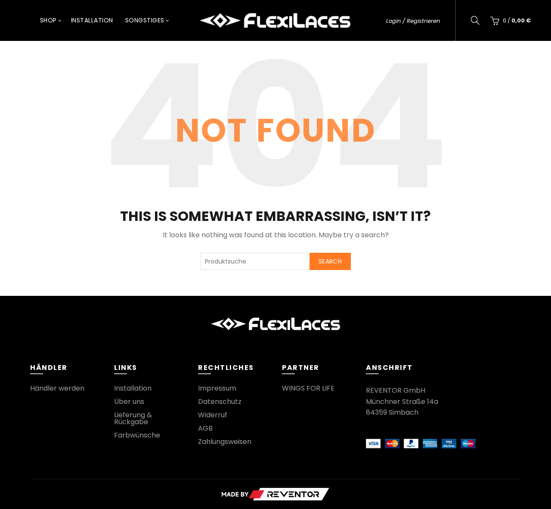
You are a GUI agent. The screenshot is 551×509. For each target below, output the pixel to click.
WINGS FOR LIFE (308, 388)
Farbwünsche (137, 435)
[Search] (475, 20)
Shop (48, 20)
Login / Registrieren (413, 21)
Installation (92, 20)
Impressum (217, 388)
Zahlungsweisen (224, 442)
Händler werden (57, 388)
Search (330, 261)
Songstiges (144, 20)
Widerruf (212, 415)
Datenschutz (219, 402)
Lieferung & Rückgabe (133, 418)
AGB (205, 428)
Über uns (129, 402)
